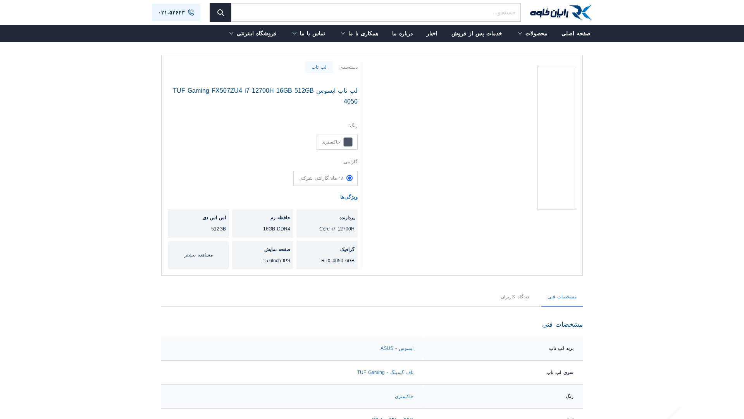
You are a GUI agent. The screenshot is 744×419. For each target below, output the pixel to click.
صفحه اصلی (576, 33)
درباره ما (402, 33)
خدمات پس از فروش (476, 33)
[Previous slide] (556, 230)
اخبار (432, 33)
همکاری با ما (363, 33)
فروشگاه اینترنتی (257, 33)
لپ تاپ (319, 67)
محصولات (536, 33)
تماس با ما (312, 33)
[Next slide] (556, 66)
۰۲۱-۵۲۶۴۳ (171, 12)
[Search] (220, 12)
